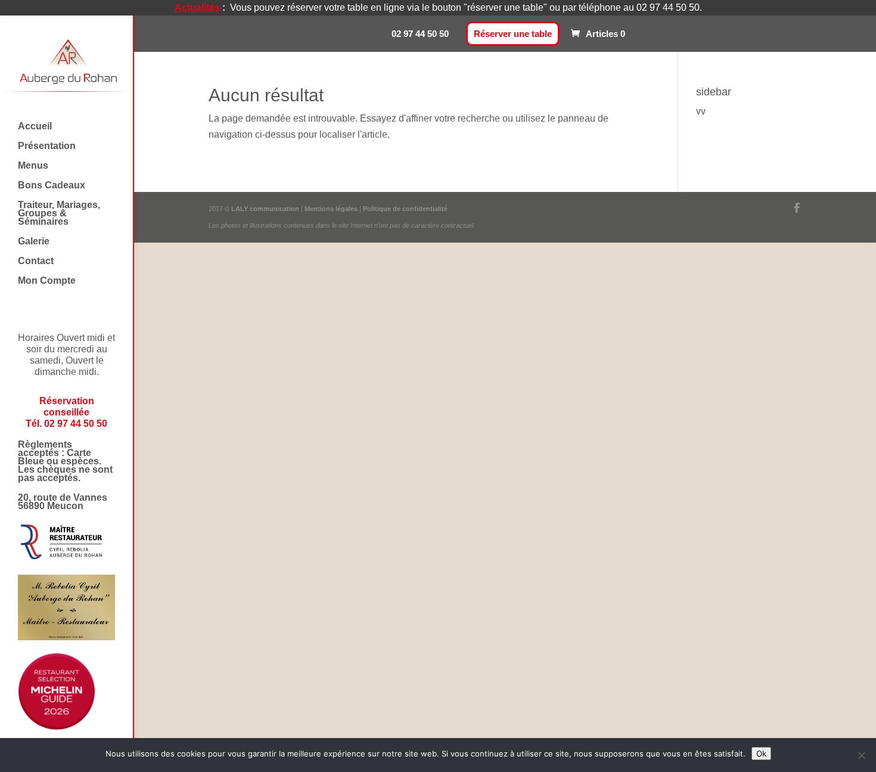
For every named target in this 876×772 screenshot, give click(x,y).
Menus (33, 166)
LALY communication (265, 208)
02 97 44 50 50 (420, 34)
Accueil (35, 126)
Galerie (33, 241)
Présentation (47, 146)
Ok (761, 753)
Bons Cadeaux (51, 185)
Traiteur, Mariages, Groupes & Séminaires (59, 214)
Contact (36, 261)
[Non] (861, 755)
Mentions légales (332, 208)
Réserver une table (513, 34)
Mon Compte (47, 281)
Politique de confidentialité (405, 208)
